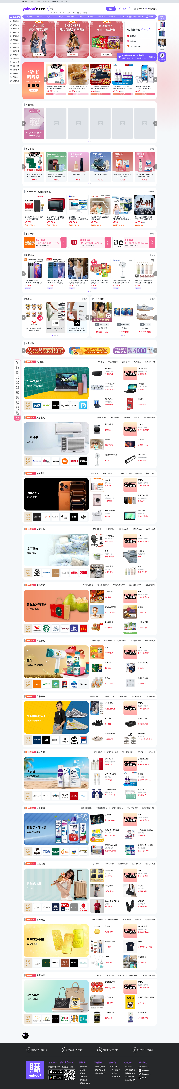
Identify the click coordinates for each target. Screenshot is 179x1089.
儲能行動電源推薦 (135, 473)
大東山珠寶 (127, 919)
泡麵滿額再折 (133, 975)
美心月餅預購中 (135, 585)
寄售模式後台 (130, 1070)
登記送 (39, 16)
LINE (144, 1078)
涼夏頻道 (81, 16)
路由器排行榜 (150, 362)
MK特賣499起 (113, 919)
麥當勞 (85, 12)
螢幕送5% (126, 362)
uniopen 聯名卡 (137, 16)
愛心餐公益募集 (103, 585)
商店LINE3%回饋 (64, 12)
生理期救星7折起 (148, 808)
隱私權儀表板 (85, 1083)
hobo (73, 12)
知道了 (151, 57)
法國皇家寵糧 (150, 585)
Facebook (146, 1070)
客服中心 (113, 1066)
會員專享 (112, 16)
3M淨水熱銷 (150, 529)
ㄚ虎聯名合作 (115, 1076)
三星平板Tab (94, 473)
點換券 (29, 16)
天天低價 (70, 16)
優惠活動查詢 (100, 1073)
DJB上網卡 (120, 473)
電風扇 (136, 417)
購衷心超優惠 (100, 1070)
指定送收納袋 (123, 529)
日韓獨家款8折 (108, 696)
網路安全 (83, 1070)
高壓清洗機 (97, 529)
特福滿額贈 (110, 529)
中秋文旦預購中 (119, 585)
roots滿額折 (109, 863)
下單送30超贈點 (149, 975)
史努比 (79, 12)
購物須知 (83, 1080)
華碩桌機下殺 (113, 362)
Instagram (146, 1074)
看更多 (162, 49)
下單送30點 (109, 975)
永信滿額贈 (108, 640)
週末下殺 (101, 16)
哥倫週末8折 (123, 696)
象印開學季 (115, 417)
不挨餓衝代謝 (122, 640)
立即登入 (146, 30)
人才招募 (113, 1073)
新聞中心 (145, 1066)
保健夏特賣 (96, 640)
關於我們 (83, 1066)
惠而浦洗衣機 (101, 417)
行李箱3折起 (150, 863)
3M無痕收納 (137, 529)
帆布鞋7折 (151, 696)
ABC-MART (53, 12)
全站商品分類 (130, 1080)
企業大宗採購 (115, 1070)
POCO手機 (107, 473)
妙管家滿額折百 (117, 808)
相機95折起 (150, 473)
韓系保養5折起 (112, 752)
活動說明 (151, 191)
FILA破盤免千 (137, 696)
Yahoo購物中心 (33, 8)
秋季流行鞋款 (123, 863)
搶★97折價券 (132, 808)
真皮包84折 (136, 863)
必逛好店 (91, 16)
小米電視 (126, 417)
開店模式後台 (130, 1073)
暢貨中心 (50, 16)
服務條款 (83, 1076)
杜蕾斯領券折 (150, 640)
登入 (124, 9)
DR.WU (140, 752)
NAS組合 (100, 362)
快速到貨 (60, 16)
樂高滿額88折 (86, 808)
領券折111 (97, 863)
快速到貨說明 (130, 1076)
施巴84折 (151, 752)
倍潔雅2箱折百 (101, 808)
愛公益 (122, 16)
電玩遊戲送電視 (149, 417)
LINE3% (98, 975)
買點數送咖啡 (150, 919)
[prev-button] (24, 350)
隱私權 (82, 1073)
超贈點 (151, 16)
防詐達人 (137, 362)
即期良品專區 (88, 585)
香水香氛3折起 (128, 752)
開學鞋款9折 (94, 696)
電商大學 (128, 1066)
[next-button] (155, 350)
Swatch (138, 919)
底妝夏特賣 (98, 752)
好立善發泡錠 (136, 640)
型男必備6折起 (97, 919)
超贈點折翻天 (100, 1066)
